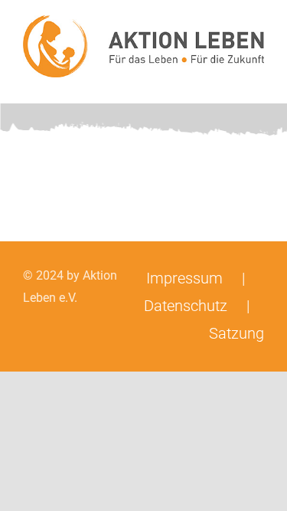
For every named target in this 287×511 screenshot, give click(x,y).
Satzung (236, 333)
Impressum (184, 278)
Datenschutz (185, 305)
